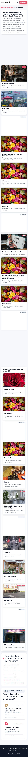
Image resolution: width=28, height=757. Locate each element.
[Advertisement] (14, 50)
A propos (4, 748)
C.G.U (10, 751)
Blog (16, 748)
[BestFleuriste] (7, 2)
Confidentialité (23, 748)
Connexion (23, 2)
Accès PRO (16, 751)
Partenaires (11, 748)
